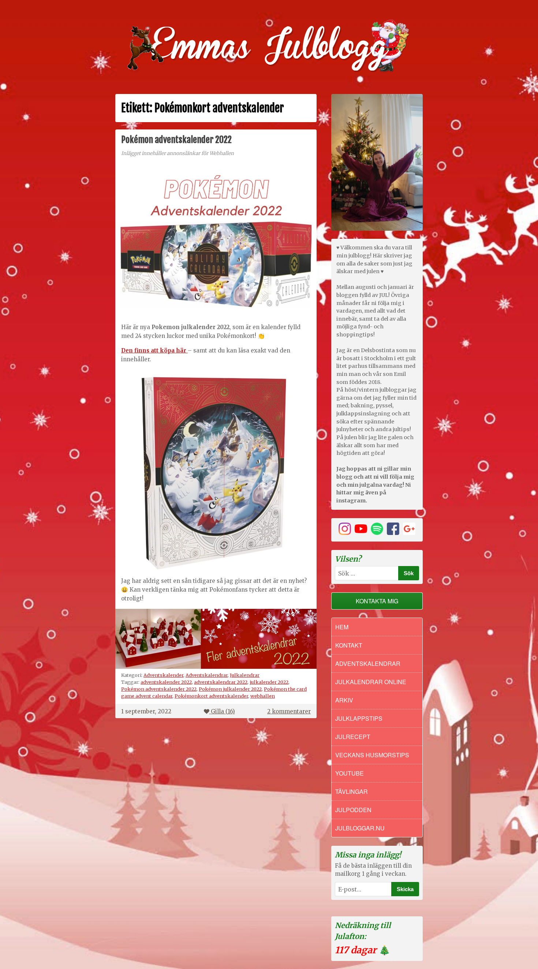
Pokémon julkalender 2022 (230, 689)
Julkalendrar (244, 675)
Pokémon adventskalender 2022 (176, 139)
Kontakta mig (377, 601)
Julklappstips (358, 718)
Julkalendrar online (370, 682)
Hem (341, 627)
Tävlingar (351, 791)
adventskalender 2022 (166, 682)
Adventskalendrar (207, 675)
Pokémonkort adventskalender (211, 696)
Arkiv (344, 700)
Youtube (349, 773)
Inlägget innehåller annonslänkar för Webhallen (177, 153)
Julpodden (353, 810)
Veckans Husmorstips (372, 755)
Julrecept (352, 736)
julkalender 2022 (269, 682)
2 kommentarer (289, 711)
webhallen (262, 696)
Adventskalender (163, 675)
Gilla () (223, 711)
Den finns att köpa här (154, 350)
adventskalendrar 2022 (220, 682)
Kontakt (348, 645)
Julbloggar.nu (360, 828)
